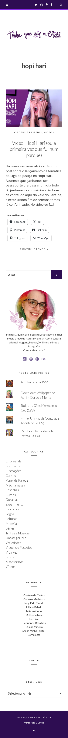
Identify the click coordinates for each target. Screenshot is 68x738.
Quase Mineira (34, 626)
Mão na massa (15, 485)
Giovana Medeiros (34, 599)
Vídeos (49, 132)
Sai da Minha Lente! (34, 630)
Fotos (10, 557)
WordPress (29, 722)
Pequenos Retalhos (34, 622)
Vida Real (12, 552)
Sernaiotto (34, 634)
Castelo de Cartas (34, 595)
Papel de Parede (17, 480)
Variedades (13, 543)
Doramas (12, 500)
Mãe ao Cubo (34, 611)
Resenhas (12, 490)
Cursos (11, 476)
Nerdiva (34, 619)
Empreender (14, 461)
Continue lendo (33, 249)
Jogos (10, 514)
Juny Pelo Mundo (34, 603)
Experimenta (14, 504)
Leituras (11, 519)
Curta (34, 660)
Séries (10, 528)
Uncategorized (16, 538)
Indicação (12, 509)
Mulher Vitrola (34, 615)
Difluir (41, 722)
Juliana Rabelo (34, 607)
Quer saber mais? (34, 350)
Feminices (13, 466)
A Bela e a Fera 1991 (35, 382)
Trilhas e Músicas (18, 533)
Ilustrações (13, 471)
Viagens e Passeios (28, 132)
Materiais (12, 524)
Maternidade (15, 562)
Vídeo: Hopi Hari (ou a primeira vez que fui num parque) (34, 149)
